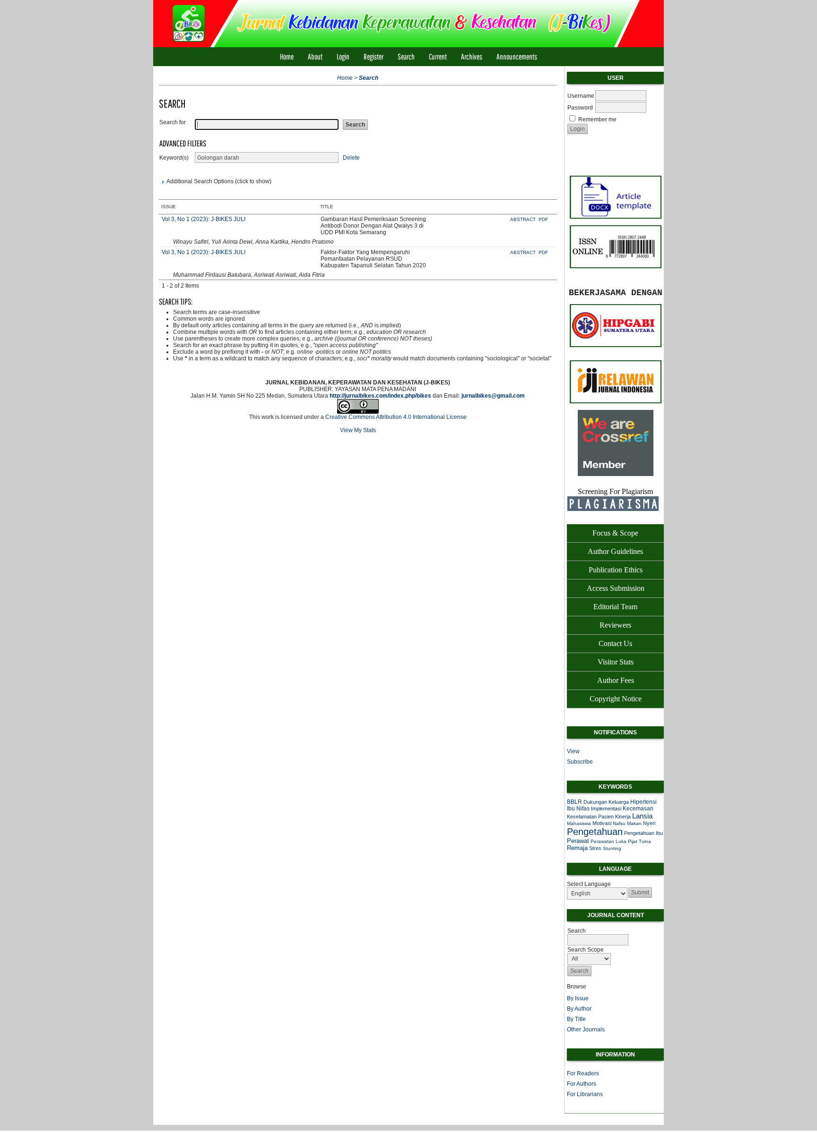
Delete (351, 157)
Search (406, 56)
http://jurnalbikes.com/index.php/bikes (380, 395)
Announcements (516, 56)
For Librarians (585, 1094)
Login (343, 56)
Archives (471, 56)
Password (580, 107)
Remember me (597, 119)
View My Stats (358, 430)
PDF (543, 219)
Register (373, 56)
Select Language (589, 884)
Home (287, 56)
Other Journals (586, 1029)
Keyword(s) (174, 157)
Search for (172, 122)
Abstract (523, 219)
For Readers (583, 1073)
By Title (576, 1019)
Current (438, 56)
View (573, 751)
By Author (579, 1008)
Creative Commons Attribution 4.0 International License (396, 417)
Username (580, 96)
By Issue (578, 998)
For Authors (581, 1084)
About (315, 56)
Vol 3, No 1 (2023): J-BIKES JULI (203, 219)
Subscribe (580, 761)
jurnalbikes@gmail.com (493, 395)
